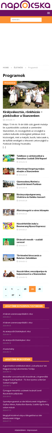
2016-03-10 (23, 277)
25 (39, 289)
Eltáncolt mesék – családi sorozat (30, 241)
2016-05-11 (10, 120)
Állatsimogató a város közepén (33, 210)
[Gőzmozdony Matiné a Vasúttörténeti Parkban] (8, 183)
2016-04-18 (23, 188)
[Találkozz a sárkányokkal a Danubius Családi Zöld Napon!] (8, 158)
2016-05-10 (23, 162)
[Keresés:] (26, 19)
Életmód (18, 67)
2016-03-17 (23, 245)
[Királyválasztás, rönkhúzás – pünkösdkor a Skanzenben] (26, 95)
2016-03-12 (23, 261)
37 (13, 295)
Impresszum (32, 430)
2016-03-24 (23, 200)
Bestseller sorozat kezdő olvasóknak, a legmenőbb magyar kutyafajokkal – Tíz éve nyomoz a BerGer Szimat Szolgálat (25, 379)
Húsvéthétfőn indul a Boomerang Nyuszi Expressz (31, 225)
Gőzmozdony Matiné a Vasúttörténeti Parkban (29, 183)
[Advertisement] (26, 46)
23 (25, 289)
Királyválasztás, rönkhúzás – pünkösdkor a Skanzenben (22, 114)
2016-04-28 (23, 175)
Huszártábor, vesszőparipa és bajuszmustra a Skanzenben (32, 273)
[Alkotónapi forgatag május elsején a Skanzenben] (8, 171)
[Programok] (8, 196)
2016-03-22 (23, 214)
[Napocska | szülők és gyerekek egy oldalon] (26, 5)
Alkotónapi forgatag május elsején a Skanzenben (30, 170)
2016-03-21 (23, 229)
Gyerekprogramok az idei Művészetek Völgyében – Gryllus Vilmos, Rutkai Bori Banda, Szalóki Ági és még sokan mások (26, 404)
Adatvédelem (20, 430)
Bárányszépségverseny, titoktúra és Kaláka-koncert (31, 196)
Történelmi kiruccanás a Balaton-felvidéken (29, 257)
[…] (4, 147)
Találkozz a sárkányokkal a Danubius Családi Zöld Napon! (32, 157)
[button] (48, 13)
